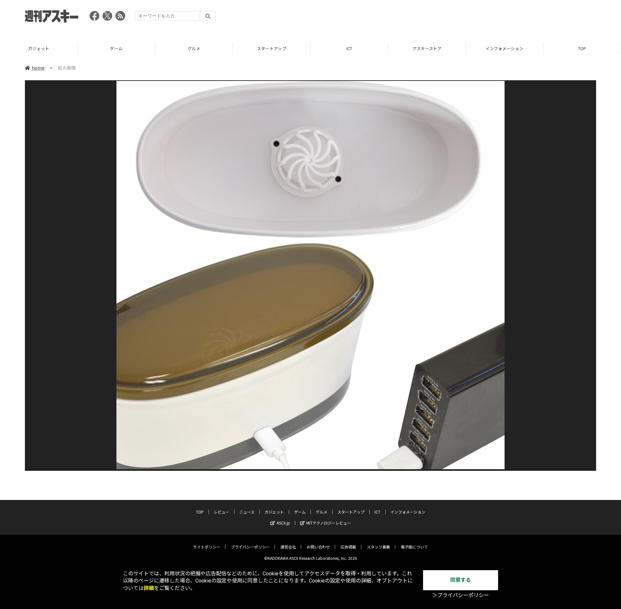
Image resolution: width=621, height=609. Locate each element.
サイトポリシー (206, 546)
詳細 (149, 588)
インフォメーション (504, 48)
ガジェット (38, 48)
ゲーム (116, 48)
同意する (460, 580)
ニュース (247, 512)
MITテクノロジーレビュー (328, 523)
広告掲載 (348, 546)
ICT (349, 48)
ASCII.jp (283, 523)
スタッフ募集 (378, 546)
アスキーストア (426, 48)
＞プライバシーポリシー (460, 595)
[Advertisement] (478, 17)
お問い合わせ (318, 546)
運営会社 (288, 546)
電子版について (414, 546)
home (38, 67)
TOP (582, 48)
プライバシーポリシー (250, 546)
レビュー (221, 512)
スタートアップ (271, 48)
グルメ (194, 48)
